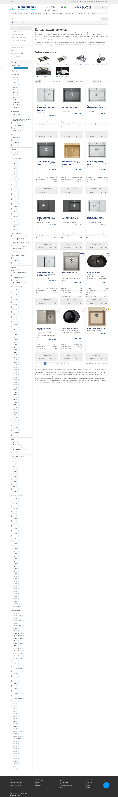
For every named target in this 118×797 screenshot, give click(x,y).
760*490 (16, 581)
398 (14, 708)
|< (36, 363)
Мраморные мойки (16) (43, 76)
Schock (15, 89)
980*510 (16, 425)
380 (14, 686)
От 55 (15, 479)
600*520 (16, 354)
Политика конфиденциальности (17, 784)
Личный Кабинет (90, 782)
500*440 (16, 324)
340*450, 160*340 (18, 643)
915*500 (16, 420)
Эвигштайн (16, 104)
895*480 (16, 591)
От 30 (15, 469)
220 (14, 229)
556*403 (16, 761)
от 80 (15, 486)
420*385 (16, 726)
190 (14, 176)
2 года (15, 152)
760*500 (16, 387)
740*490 (16, 566)
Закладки (88, 785)
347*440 (16, 661)
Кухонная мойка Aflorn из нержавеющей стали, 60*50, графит (46, 163)
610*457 (16, 357)
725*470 (16, 561)
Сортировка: (71, 81)
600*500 (16, 352)
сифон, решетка (17, 130)
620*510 (16, 364)
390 (14, 703)
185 (14, 174)
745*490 (16, 384)
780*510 (16, 407)
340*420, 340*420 (18, 633)
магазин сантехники (27, 9)
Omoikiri (16, 87)
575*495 (16, 342)
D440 (15, 768)
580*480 (16, 347)
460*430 (16, 748)
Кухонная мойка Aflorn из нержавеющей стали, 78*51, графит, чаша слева (46, 218)
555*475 (16, 531)
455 (14, 511)
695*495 (16, 377)
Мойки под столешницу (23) (100, 64)
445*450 (16, 304)
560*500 (16, 339)
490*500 (16, 526)
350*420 (16, 666)
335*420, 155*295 (18, 620)
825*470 (16, 586)
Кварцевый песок (18, 277)
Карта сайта (38, 785)
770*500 (16, 394)
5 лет (15, 154)
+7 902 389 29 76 (81, 7)
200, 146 (16, 196)
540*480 (16, 528)
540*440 (16, 337)
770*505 (16, 397)
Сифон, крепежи (18, 125)
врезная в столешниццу (19, 246)
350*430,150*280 (18, 671)
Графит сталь (17, 444)
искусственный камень (19, 272)
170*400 (16, 498)
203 (14, 209)
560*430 (16, 533)
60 (14, 464)
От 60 (15, 481)
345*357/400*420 (18, 648)
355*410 (16, 673)
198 (14, 184)
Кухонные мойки (20, 23)
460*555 (16, 309)
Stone (15, 92)
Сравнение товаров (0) (54, 81)
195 (14, 181)
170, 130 (16, 166)
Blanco (15, 79)
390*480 (16, 501)
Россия (16, 142)
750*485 (16, 573)
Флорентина (17, 102)
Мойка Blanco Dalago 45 (69, 272)
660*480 (16, 553)
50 (14, 461)
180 (15, 171)
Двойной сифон (18, 114)
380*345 (16, 688)
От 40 (15, 471)
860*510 (16, 417)
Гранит (15, 270)
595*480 (16, 541)
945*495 (16, 422)
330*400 (16, 618)
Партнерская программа (66, 785)
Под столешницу (18, 248)
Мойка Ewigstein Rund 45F (70, 328)
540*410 (16, 758)
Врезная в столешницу (19, 236)
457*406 (16, 307)
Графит (15, 442)
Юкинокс (16, 107)
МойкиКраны (27, 7)
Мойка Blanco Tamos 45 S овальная (95, 273)
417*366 (16, 506)
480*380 (16, 518)
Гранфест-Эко (17, 99)
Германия (16, 137)
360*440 (16, 676)
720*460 (16, 558)
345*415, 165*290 (18, 653)
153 (14, 161)
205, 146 (16, 214)
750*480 (16, 571)
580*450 (16, 344)
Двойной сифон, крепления (20, 116)
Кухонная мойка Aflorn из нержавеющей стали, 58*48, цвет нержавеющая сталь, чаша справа (46, 108)
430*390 (16, 728)
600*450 (16, 349)
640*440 (16, 367)
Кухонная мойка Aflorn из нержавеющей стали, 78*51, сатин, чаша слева (96, 218)
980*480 (16, 601)
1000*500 (16, 430)
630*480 (16, 551)
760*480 (16, 578)
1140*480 (16, 603)
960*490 (16, 596)
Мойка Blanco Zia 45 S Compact (44, 328)
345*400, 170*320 (18, 651)
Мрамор (16, 280)
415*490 (16, 297)
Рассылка (88, 787)
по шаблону (17, 606)
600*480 (16, 543)
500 (14, 319)
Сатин (15, 452)
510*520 (16, 334)
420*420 (16, 299)
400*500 (16, 292)
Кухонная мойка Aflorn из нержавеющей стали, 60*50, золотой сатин (71, 163)
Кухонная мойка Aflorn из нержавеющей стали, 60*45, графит (71, 107)
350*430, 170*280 (18, 668)
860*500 (16, 415)
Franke (15, 82)
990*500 (16, 427)
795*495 (16, 410)
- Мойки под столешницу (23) (18, 40)
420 (14, 721)
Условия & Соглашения (15, 785)
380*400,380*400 (18, 693)
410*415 (16, 716)
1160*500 (16, 432)
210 (14, 219)
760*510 (16, 389)
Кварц (15, 275)
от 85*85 (16, 489)
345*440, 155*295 (18, 658)
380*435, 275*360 (18, 698)
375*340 (16, 681)
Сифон (15, 123)
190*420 (16, 289)
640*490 (16, 369)
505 (14, 329)
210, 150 (16, 221)
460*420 (16, 746)
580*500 (16, 536)
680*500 (16, 374)
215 (14, 226)
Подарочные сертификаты (66, 784)
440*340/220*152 (18, 736)
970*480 (16, 598)
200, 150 (16, 199)
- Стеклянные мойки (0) (17, 47)
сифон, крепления (18, 128)
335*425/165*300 (18, 625)
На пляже (16, 263)
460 (14, 513)
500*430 (16, 322)
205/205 (16, 216)
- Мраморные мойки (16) (17, 44)
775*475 (16, 583)
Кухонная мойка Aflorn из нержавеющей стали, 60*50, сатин (96, 163)
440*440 (16, 302)
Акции (61, 787)
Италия (16, 140)
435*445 (16, 733)
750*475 (16, 568)
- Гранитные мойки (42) (17, 31)
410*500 (16, 294)
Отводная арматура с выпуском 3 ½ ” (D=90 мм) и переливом (21, 120)
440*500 (16, 743)
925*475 (16, 593)
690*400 (16, 763)
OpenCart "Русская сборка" (22, 793)
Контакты (37, 782)
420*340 (16, 723)
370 (14, 678)
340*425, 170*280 (18, 638)
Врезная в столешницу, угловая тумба (20, 243)
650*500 (16, 372)
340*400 (16, 628)
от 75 (15, 484)
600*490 (16, 546)
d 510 (15, 435)
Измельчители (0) (15, 56)
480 (14, 317)
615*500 (16, 359)
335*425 (16, 623)
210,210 (16, 224)
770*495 (16, 392)
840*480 (16, 588)
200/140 (16, 206)
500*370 (16, 753)
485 (14, 521)
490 (14, 523)
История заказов (90, 784)
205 (14, 211)
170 (14, 164)
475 (14, 314)
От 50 (15, 476)
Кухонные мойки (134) (16, 28)
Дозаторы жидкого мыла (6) (18, 53)
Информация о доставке (16, 782)
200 (15, 186)
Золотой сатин (17, 447)
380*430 (16, 696)
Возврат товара (39, 784)
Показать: (95, 81)
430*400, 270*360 (18, 731)
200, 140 (16, 191)
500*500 (16, 327)
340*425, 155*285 (18, 635)
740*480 (16, 382)
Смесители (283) (15, 50)
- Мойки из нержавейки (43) (18, 37)
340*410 (16, 630)
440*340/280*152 (18, 738)
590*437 (16, 538)
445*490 (16, 508)
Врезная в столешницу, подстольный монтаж (17, 239)
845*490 (16, 412)
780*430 (16, 402)
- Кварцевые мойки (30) (17, 34)
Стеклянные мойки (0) (62, 76)
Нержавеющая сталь (19, 282)
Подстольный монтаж (19, 251)
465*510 (16, 312)
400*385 (16, 713)
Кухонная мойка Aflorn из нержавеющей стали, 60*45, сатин (96, 107)
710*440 (16, 556)
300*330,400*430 (18, 615)
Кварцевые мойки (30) (62, 64)
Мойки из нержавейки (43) (81, 64)
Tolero (15, 94)
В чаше (15, 258)
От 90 (15, 491)
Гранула (16, 97)
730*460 (16, 379)
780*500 (16, 405)
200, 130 (16, 189)
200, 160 (16, 201)
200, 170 (16, 204)
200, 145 (16, 194)
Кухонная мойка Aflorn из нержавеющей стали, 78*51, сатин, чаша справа (46, 274)
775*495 (16, 399)
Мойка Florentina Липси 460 (96, 328)
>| (36, 366)
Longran (16, 84)
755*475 (16, 576)
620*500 (16, 362)
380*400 (16, 691)
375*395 (16, 683)
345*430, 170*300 (18, 656)
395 (14, 706)
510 (14, 332)
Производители (64, 782)
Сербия (15, 145)
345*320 (16, 646)
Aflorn (15, 77)
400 (14, 711)
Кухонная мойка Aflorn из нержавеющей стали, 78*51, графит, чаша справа (71, 218)
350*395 (16, 663)
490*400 (16, 751)
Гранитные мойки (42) (43, 64)
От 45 (15, 474)
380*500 (16, 701)
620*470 (16, 548)
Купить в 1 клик (46, 133)
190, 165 (16, 179)
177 (14, 169)
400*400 (16, 503)
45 (14, 459)
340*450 (16, 640)
